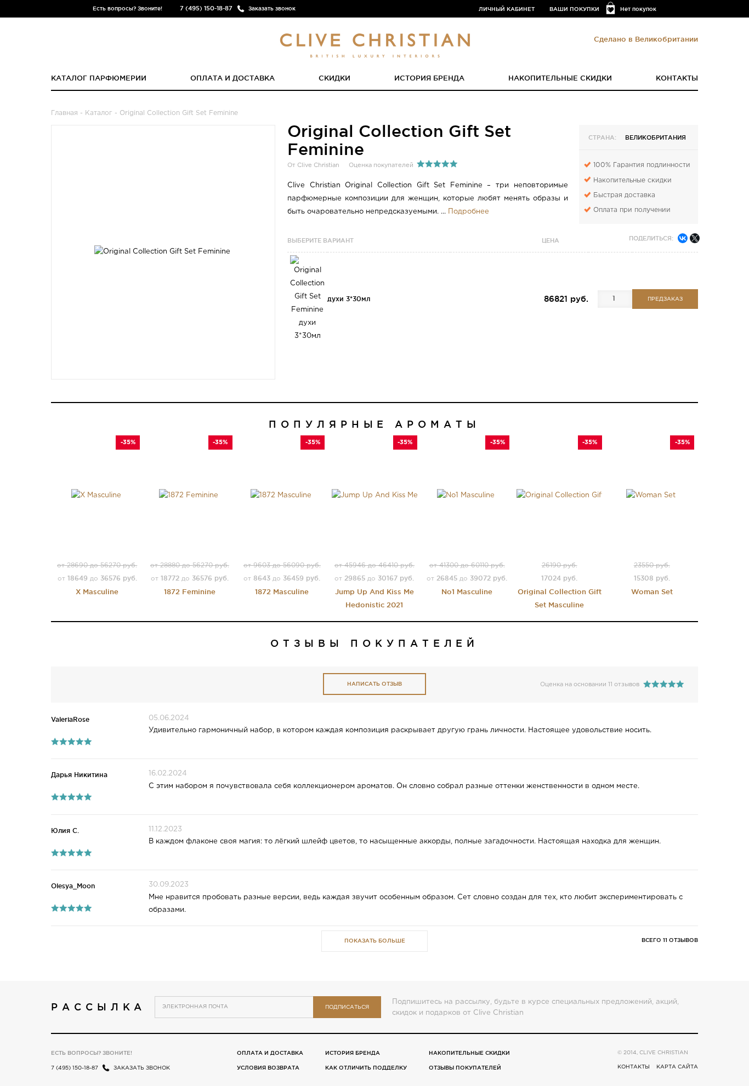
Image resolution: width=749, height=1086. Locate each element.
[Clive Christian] (375, 43)
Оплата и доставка (232, 78)
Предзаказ (665, 299)
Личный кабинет (507, 9)
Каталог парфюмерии (98, 78)
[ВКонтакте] (683, 238)
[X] (695, 238)
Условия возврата (268, 1068)
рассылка (98, 1006)
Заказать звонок (272, 8)
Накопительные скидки (560, 78)
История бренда (429, 78)
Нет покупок (638, 9)
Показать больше (374, 941)
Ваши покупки (574, 9)
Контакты (677, 78)
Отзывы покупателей (465, 1068)
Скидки (334, 78)
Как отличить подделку (366, 1068)
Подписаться (347, 1007)
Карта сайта (677, 1067)
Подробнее (468, 212)
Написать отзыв (374, 684)
